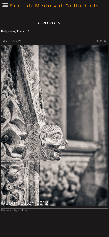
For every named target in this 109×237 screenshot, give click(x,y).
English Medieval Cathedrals (54, 5)
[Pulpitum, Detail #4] (54, 125)
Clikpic (23, 210)
